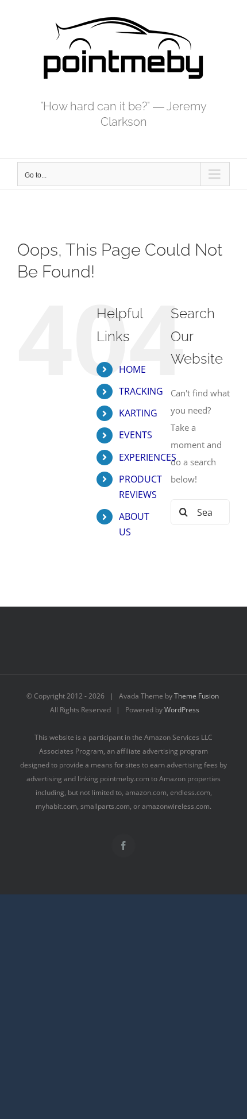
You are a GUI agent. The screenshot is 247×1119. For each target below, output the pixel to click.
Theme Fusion (196, 696)
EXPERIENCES (147, 457)
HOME (132, 369)
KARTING (138, 413)
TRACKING (141, 391)
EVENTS (135, 435)
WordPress (181, 710)
